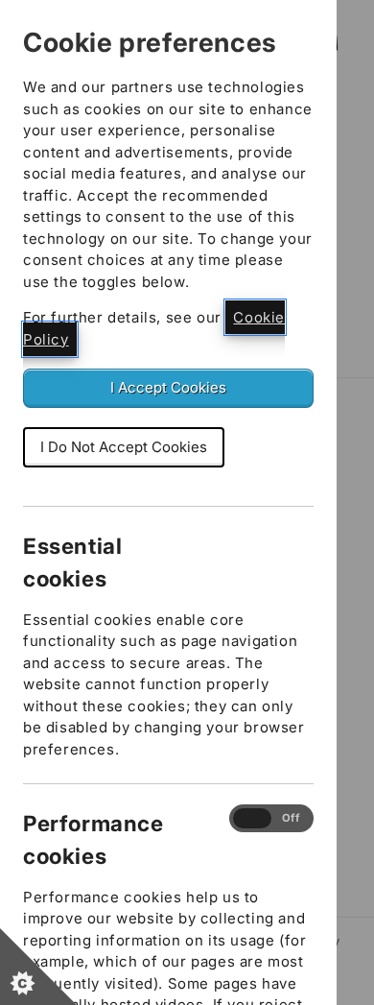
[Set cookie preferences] (38, 966)
